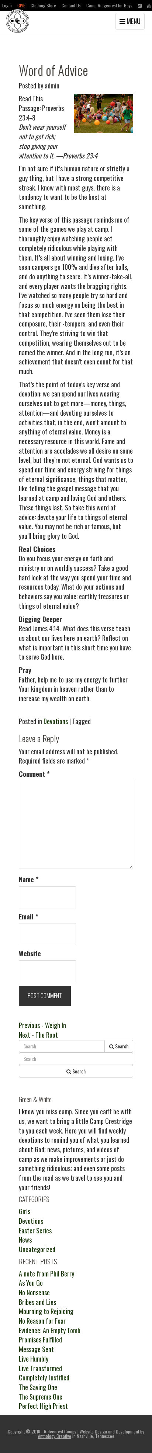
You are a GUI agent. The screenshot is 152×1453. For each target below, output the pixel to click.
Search (121, 1046)
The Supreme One (40, 1396)
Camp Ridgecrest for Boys (109, 5)
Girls (24, 1211)
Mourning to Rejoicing (46, 1311)
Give (21, 5)
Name (29, 879)
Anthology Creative (54, 1436)
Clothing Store (43, 5)
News (25, 1239)
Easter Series (35, 1230)
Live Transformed (40, 1368)
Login (7, 5)
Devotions (56, 721)
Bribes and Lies (37, 1302)
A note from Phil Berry (46, 1273)
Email (28, 916)
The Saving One (38, 1387)
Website (30, 953)
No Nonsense (34, 1292)
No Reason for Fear (42, 1320)
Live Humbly (33, 1358)
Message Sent (36, 1349)
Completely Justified (44, 1377)
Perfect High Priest (43, 1406)
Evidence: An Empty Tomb (49, 1330)
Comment (34, 774)
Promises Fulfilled (40, 1339)
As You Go (31, 1283)
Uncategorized (37, 1249)
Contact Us (71, 5)
